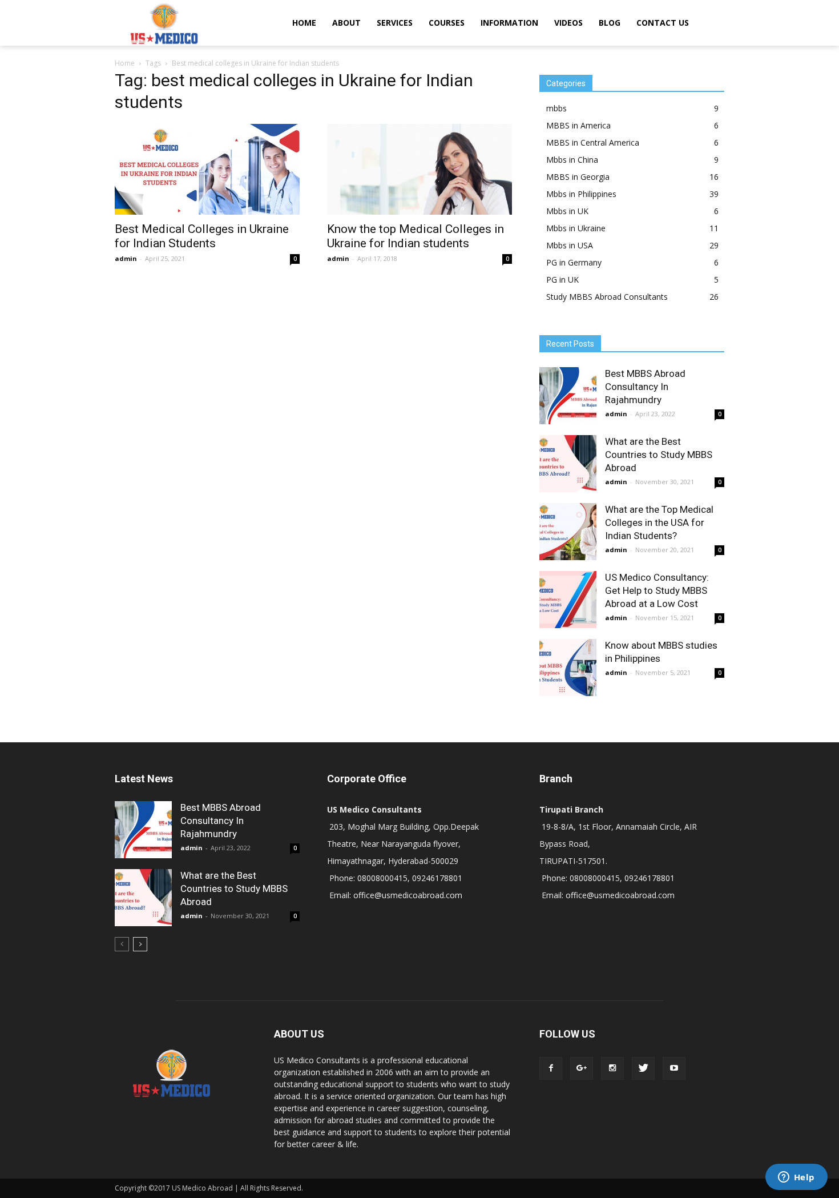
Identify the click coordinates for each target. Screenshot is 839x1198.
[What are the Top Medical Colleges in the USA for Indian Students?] (567, 531)
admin (126, 258)
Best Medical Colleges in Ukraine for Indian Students (202, 236)
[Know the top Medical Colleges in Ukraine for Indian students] (419, 169)
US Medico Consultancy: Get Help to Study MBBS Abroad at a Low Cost (657, 590)
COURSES (447, 22)
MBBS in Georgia (578, 176)
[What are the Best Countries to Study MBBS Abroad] (567, 463)
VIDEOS (568, 22)
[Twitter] (643, 1068)
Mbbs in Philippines (581, 193)
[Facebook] (550, 1068)
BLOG (609, 22)
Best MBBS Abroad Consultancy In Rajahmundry (645, 386)
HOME (304, 22)
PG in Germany (574, 262)
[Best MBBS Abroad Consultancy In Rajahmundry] (567, 395)
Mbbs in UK (567, 211)
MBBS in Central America (592, 142)
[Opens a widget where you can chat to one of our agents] (796, 1178)
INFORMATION (509, 22)
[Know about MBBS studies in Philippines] (567, 667)
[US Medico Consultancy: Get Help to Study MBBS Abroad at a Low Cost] (567, 599)
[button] (710, 23)
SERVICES (395, 22)
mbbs (556, 108)
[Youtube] (674, 1068)
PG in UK (562, 279)
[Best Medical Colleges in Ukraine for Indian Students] (207, 169)
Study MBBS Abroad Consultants (607, 296)
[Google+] (581, 1068)
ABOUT (346, 22)
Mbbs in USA (569, 245)
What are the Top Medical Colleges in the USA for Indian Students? (659, 522)
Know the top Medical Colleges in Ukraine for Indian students (415, 236)
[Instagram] (612, 1068)
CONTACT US (662, 22)
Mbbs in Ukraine (576, 228)
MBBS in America (578, 125)
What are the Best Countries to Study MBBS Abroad (658, 454)
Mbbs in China (572, 159)
